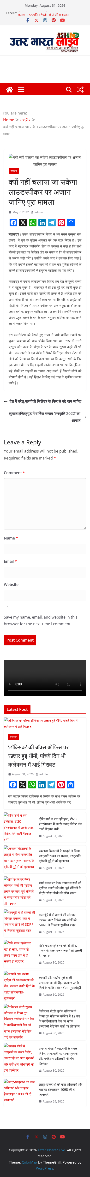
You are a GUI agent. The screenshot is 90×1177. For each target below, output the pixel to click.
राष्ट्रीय (14, 170)
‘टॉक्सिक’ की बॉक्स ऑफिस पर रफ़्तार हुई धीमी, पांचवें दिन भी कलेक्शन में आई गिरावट (38, 755)
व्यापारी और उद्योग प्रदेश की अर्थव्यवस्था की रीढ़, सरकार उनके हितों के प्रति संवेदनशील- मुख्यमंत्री (60, 982)
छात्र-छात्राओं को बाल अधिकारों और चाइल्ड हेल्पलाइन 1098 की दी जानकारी (60, 1089)
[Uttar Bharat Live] (9, 89)
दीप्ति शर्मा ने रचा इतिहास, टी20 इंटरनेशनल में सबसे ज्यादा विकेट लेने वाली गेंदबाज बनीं (60, 824)
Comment (14, 472)
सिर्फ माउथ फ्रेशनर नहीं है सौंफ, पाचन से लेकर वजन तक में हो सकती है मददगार (60, 950)
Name (11, 538)
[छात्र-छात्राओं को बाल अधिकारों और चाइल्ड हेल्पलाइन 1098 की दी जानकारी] (19, 1093)
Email (10, 561)
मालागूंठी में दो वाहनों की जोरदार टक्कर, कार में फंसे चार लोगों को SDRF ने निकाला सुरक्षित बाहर (58, 920)
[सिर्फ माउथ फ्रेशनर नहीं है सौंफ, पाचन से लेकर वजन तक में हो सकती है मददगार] (19, 954)
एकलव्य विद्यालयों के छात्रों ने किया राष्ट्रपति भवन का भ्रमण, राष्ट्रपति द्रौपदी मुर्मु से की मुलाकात (49, 15)
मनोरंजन (13, 737)
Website (11, 584)
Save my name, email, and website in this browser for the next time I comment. (41, 620)
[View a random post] (80, 89)
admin (39, 212)
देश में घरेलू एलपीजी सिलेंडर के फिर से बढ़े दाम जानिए (45, 401)
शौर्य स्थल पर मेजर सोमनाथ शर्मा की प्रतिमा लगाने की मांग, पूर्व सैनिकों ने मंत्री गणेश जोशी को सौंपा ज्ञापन (60, 888)
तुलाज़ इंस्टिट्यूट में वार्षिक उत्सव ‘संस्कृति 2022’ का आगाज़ (44, 417)
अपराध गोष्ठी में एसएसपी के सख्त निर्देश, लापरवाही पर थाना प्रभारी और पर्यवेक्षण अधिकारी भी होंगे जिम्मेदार (58, 1056)
